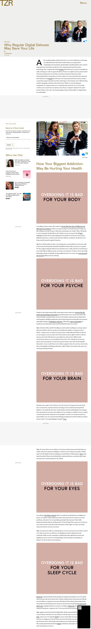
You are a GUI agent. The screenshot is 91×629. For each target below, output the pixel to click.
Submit (9, 145)
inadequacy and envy (55, 321)
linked (59, 624)
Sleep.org (71, 606)
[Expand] (79, 607)
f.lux (37, 617)
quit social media (75, 321)
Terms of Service (27, 148)
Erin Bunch (8, 53)
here (81, 233)
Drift (56, 617)
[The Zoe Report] (6, 3)
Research (39, 597)
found (50, 78)
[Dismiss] (89, 607)
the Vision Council (50, 515)
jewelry (61, 69)
